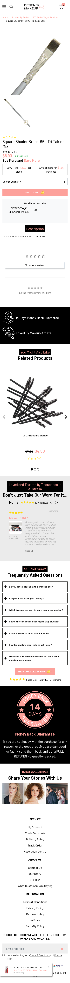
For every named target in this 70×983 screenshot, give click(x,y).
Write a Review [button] (36, 265)
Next (66, 415)
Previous (4, 415)
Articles (35, 920)
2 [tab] (35, 469)
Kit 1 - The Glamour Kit (13, 537)
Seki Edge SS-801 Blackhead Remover (30, 970)
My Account (35, 827)
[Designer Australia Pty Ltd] (34, 7)
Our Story (35, 873)
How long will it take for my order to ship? (30, 633)
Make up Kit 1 (19, 518)
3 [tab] (38, 469)
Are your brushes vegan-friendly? (26, 598)
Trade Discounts (35, 833)
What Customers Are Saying (35, 886)
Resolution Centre (35, 851)
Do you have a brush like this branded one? (31, 586)
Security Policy (35, 926)
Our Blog (35, 880)
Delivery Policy (35, 839)
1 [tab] (32, 469)
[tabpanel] (35, 415)
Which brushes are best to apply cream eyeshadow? (36, 610)
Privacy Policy (35, 908)
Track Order (35, 845)
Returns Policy (35, 914)
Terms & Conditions (35, 902)
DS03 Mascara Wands (35, 435)
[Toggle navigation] (4, 6)
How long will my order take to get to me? (30, 644)
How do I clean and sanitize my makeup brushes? (34, 621)
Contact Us (35, 867)
